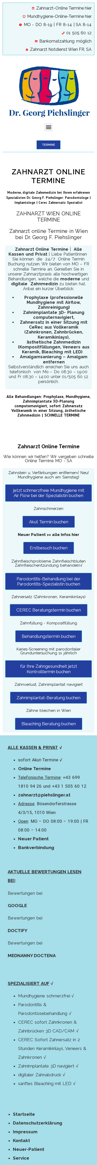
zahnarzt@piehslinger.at (44, 794)
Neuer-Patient (28, 1149)
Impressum (25, 1131)
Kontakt (21, 1140)
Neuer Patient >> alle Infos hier (48, 534)
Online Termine (34, 768)
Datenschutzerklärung (37, 1123)
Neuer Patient (33, 838)
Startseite (24, 1114)
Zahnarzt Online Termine (49, 446)
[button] (48, 127)
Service (21, 1158)
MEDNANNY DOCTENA (32, 955)
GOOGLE (17, 905)
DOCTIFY (17, 930)
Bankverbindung (36, 847)
